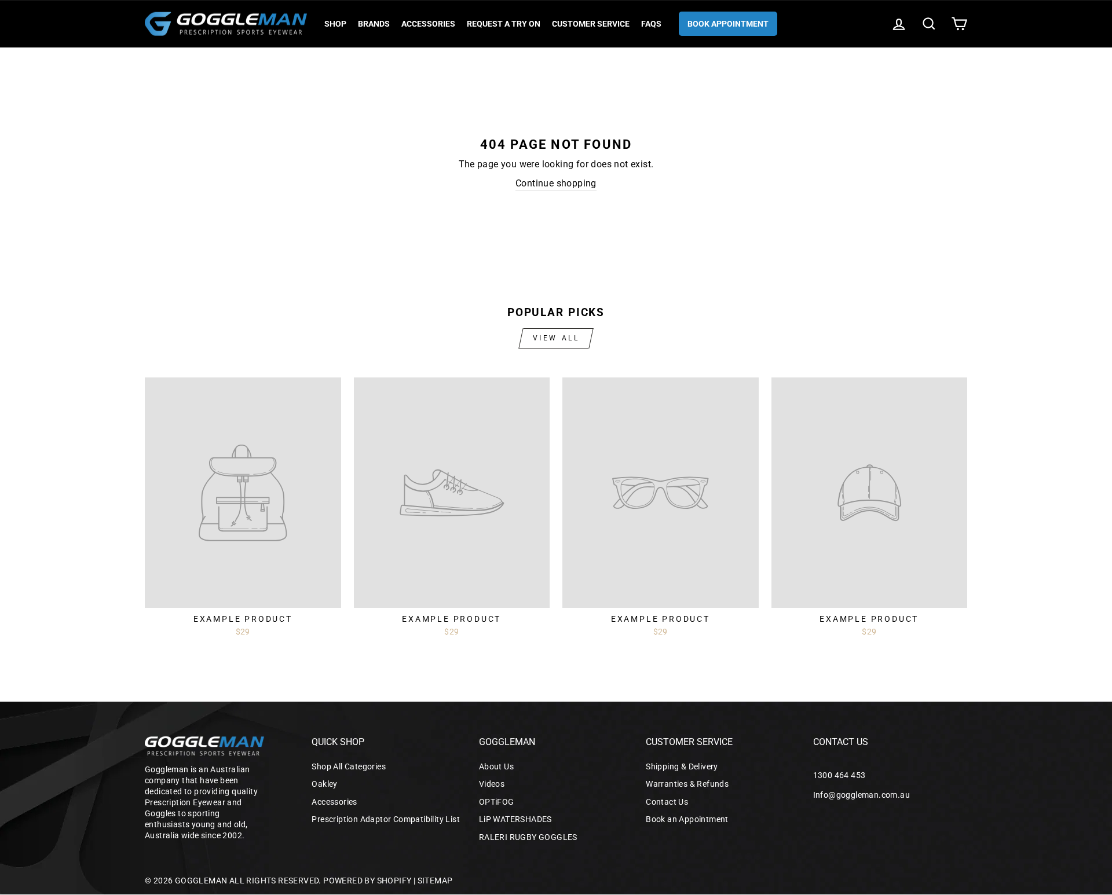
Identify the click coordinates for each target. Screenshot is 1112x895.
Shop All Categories (349, 766)
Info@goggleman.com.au (861, 794)
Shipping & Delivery (682, 766)
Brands (374, 23)
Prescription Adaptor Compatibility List (386, 819)
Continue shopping (556, 183)
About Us (496, 766)
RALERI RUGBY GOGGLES (528, 837)
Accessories (428, 23)
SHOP (335, 23)
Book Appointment (728, 23)
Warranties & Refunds (687, 783)
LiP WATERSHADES (515, 819)
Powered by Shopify (367, 880)
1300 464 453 (839, 775)
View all (556, 338)
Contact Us (667, 801)
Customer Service (591, 23)
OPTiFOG (496, 801)
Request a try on (503, 23)
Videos (491, 783)
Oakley (324, 783)
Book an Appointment (687, 819)
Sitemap (435, 880)
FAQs (651, 23)
